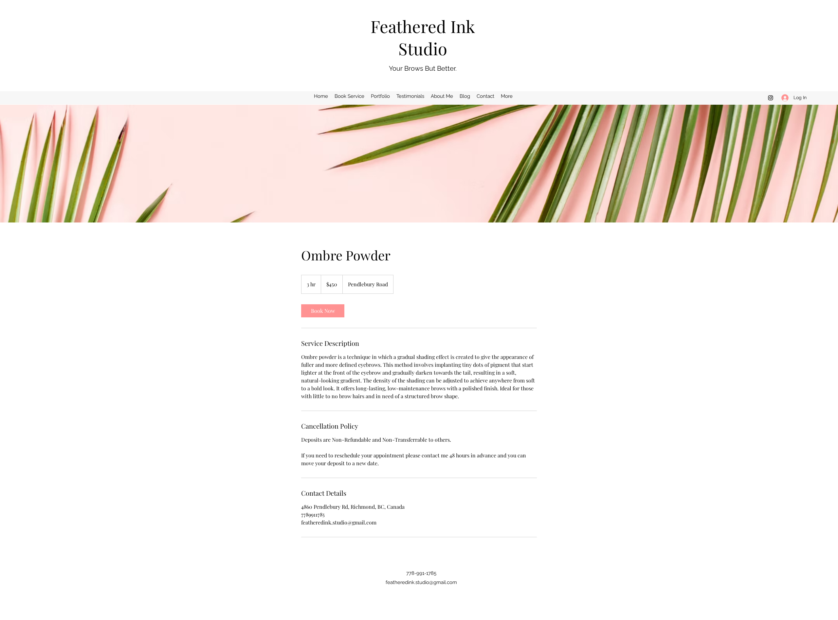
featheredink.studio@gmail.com (421, 582)
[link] (322, 310)
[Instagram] (770, 98)
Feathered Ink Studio (423, 37)
